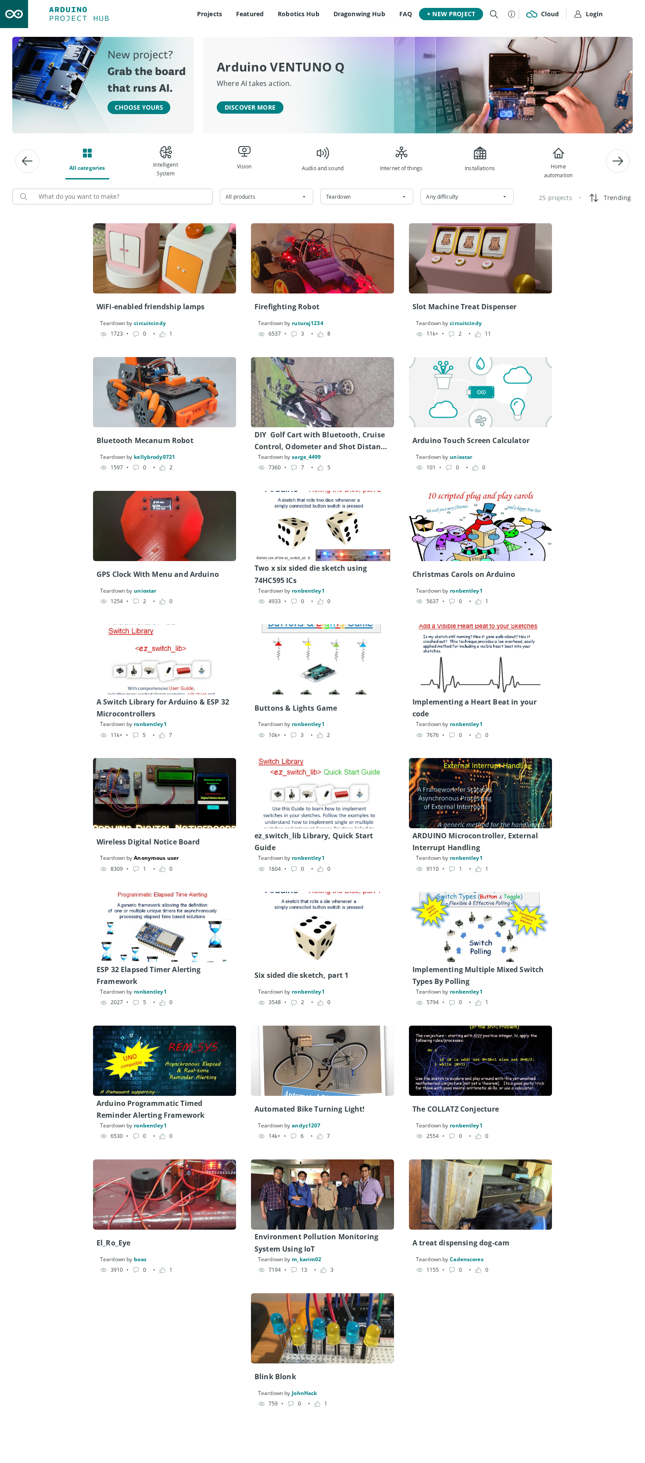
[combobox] (266, 196)
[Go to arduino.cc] (14, 14)
